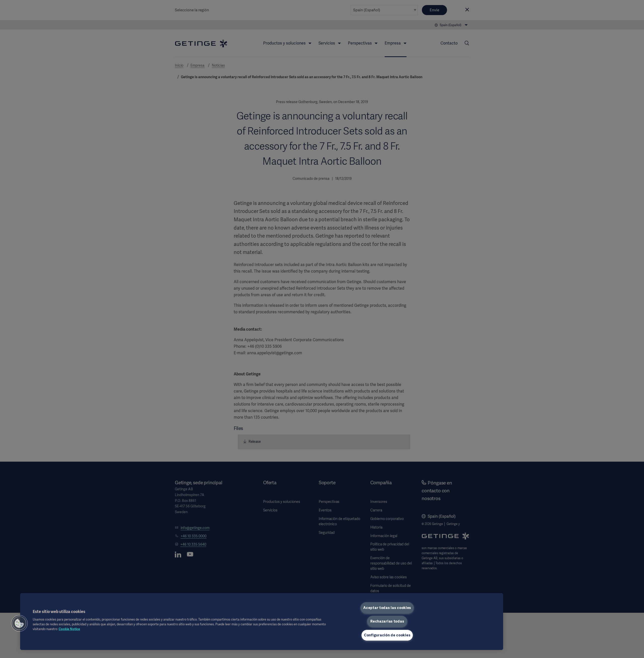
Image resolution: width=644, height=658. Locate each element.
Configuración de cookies (387, 635)
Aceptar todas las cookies (387, 607)
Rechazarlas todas (387, 621)
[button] (19, 623)
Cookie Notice (69, 629)
